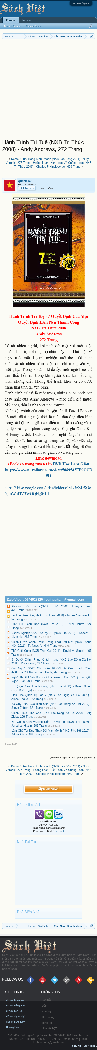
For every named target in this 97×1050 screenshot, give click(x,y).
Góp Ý (45, 1005)
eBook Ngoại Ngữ (15, 1016)
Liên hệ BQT (49, 1028)
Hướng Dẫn (12, 1027)
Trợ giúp (47, 1022)
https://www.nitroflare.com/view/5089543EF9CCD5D (48, 473)
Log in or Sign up (81, 3)
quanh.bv (24, 181)
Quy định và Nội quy (84, 1046)
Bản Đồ (46, 1000)
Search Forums (12, 26)
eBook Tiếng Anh (15, 1005)
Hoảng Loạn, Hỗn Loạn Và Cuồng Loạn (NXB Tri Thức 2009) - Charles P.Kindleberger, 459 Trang (53, 164)
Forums (10, 20)
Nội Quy (46, 1011)
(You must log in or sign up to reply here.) (72, 757)
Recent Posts (33, 26)
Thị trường (48, 1017)
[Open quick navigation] (91, 36)
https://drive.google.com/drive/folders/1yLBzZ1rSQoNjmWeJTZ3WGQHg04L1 (48, 490)
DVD (71, 464)
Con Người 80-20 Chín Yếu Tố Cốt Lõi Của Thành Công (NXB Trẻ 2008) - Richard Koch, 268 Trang (51, 670)
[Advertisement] (48, 90)
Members (27, 20)
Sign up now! (48, 789)
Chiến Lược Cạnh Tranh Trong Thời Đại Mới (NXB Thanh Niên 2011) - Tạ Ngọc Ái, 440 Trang (51, 643)
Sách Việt (58, 831)
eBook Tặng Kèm (15, 1021)
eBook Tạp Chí (14, 1011)
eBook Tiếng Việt (15, 1000)
